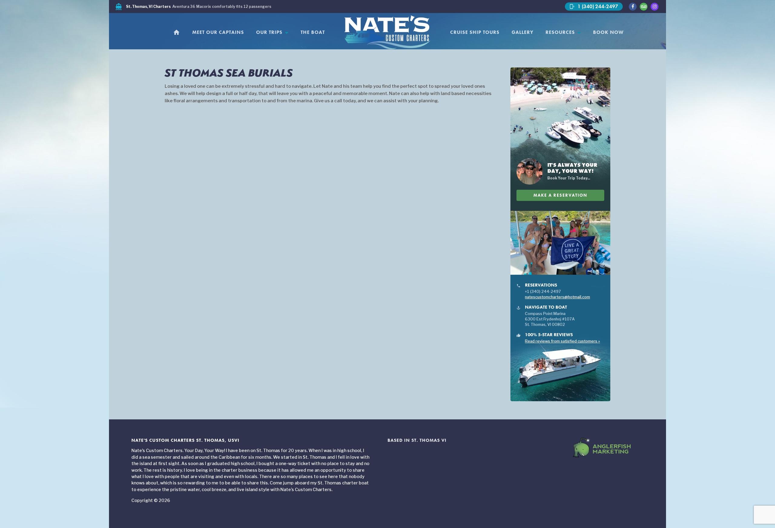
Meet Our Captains (218, 32)
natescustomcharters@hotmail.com (557, 297)
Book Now (608, 32)
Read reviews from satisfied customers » (562, 341)
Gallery (522, 32)
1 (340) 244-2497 (593, 6)
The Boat (313, 32)
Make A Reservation (560, 195)
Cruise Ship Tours (475, 32)
